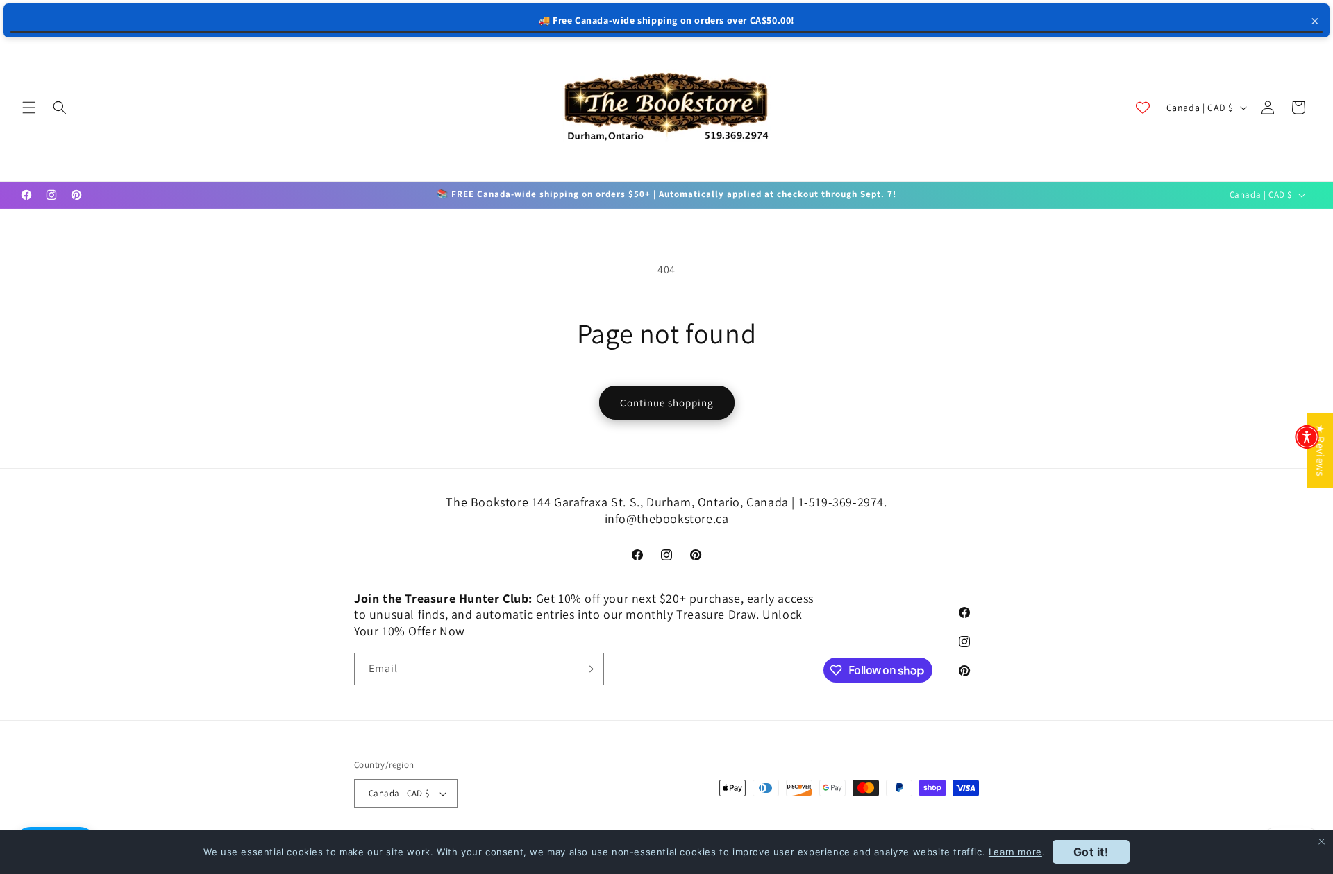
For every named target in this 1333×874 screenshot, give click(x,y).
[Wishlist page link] (1143, 107)
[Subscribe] (588, 669)
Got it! (1091, 852)
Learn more (1015, 851)
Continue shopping (667, 402)
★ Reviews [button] (1320, 450)
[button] (29, 107)
